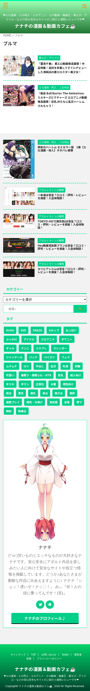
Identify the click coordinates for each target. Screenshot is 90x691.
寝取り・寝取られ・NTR (36, 375)
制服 (77, 366)
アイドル (29, 339)
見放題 (53, 402)
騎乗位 (22, 411)
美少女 (59, 393)
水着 (53, 384)
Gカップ (54, 330)
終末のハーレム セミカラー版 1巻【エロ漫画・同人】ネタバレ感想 (62, 148)
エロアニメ (48, 339)
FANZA (37, 330)
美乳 (33, 393)
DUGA (10, 330)
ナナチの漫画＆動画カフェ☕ (45, 25)
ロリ (26, 366)
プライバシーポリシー (49, 658)
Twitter (65, 654)
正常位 (40, 384)
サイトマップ (18, 654)
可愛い (10, 375)
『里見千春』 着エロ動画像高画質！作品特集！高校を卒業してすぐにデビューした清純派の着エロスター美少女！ (62, 68)
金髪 (67, 402)
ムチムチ (11, 366)
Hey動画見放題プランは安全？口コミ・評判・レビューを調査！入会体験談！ (62, 247)
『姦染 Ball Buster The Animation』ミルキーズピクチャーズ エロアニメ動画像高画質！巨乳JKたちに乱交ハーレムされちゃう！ (62, 99)
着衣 (21, 393)
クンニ (25, 348)
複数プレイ (13, 402)
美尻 (72, 393)
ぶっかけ (11, 339)
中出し (40, 366)
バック (33, 357)
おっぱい (71, 330)
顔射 (9, 411)
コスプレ (41, 348)
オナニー (66, 339)
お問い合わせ (48, 654)
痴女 (9, 393)
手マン (25, 384)
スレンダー (60, 348)
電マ (79, 402)
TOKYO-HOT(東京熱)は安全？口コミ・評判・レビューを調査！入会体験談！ (61, 224)
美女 (45, 393)
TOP (33, 654)
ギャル (10, 348)
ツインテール (14, 357)
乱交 (53, 366)
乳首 (65, 366)
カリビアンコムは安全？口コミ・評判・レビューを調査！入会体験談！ (62, 270)
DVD (23, 330)
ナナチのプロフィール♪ (45, 618)
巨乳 (60, 375)
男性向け (68, 384)
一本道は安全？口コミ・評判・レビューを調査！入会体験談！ (62, 196)
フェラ (66, 357)
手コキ (10, 384)
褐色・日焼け (34, 402)
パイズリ (49, 357)
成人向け (75, 375)
